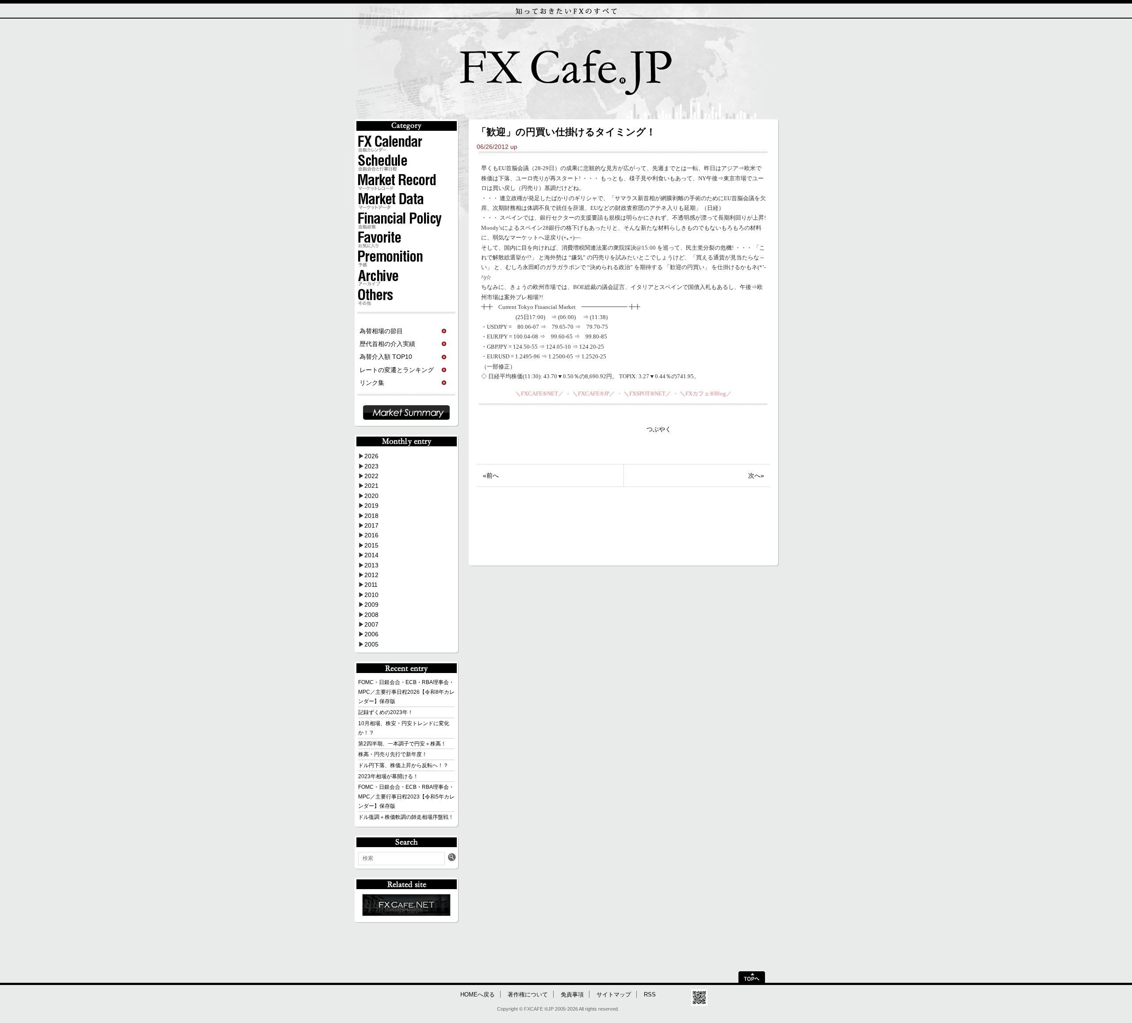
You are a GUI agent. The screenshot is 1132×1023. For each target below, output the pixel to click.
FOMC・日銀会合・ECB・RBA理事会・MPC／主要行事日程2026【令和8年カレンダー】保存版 (406, 691)
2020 (371, 495)
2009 (371, 604)
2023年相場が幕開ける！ (388, 776)
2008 (371, 614)
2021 (371, 485)
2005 (371, 644)
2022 (371, 475)
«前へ (491, 475)
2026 (371, 456)
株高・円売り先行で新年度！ (392, 754)
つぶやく (658, 429)
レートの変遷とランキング (396, 369)
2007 (371, 624)
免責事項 (572, 995)
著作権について (528, 995)
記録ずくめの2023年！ (385, 712)
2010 (371, 594)
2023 (371, 466)
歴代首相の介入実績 (387, 343)
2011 (371, 584)
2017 (371, 525)
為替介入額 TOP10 (385, 356)
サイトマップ (614, 995)
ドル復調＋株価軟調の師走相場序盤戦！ (406, 817)
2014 (371, 555)
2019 (371, 505)
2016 (371, 535)
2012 (371, 574)
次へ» (756, 475)
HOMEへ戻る (477, 995)
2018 (371, 515)
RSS (650, 995)
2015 (371, 545)
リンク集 (371, 382)
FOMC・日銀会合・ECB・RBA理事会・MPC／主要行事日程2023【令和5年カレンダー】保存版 (406, 796)
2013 (371, 565)
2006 (371, 634)
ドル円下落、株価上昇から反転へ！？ (403, 765)
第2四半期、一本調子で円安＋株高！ (402, 744)
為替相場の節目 (381, 331)
